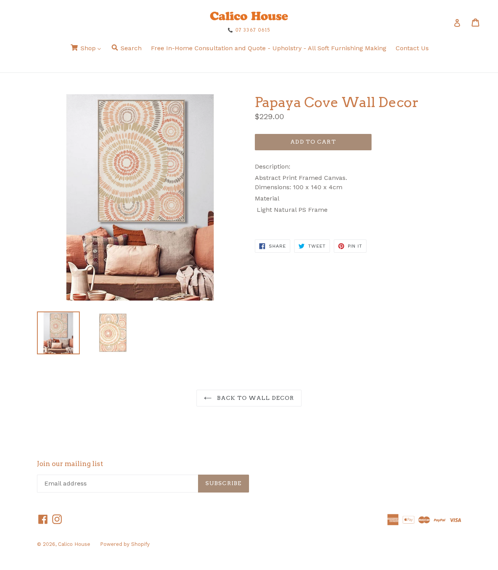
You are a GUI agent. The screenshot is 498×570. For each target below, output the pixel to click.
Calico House (74, 544)
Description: (272, 166)
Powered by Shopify (125, 544)
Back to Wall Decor (255, 398)
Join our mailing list (70, 464)
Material (267, 198)
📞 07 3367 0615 (249, 30)
